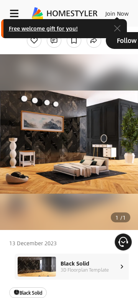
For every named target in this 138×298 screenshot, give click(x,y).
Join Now (117, 13)
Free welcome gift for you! (43, 28)
